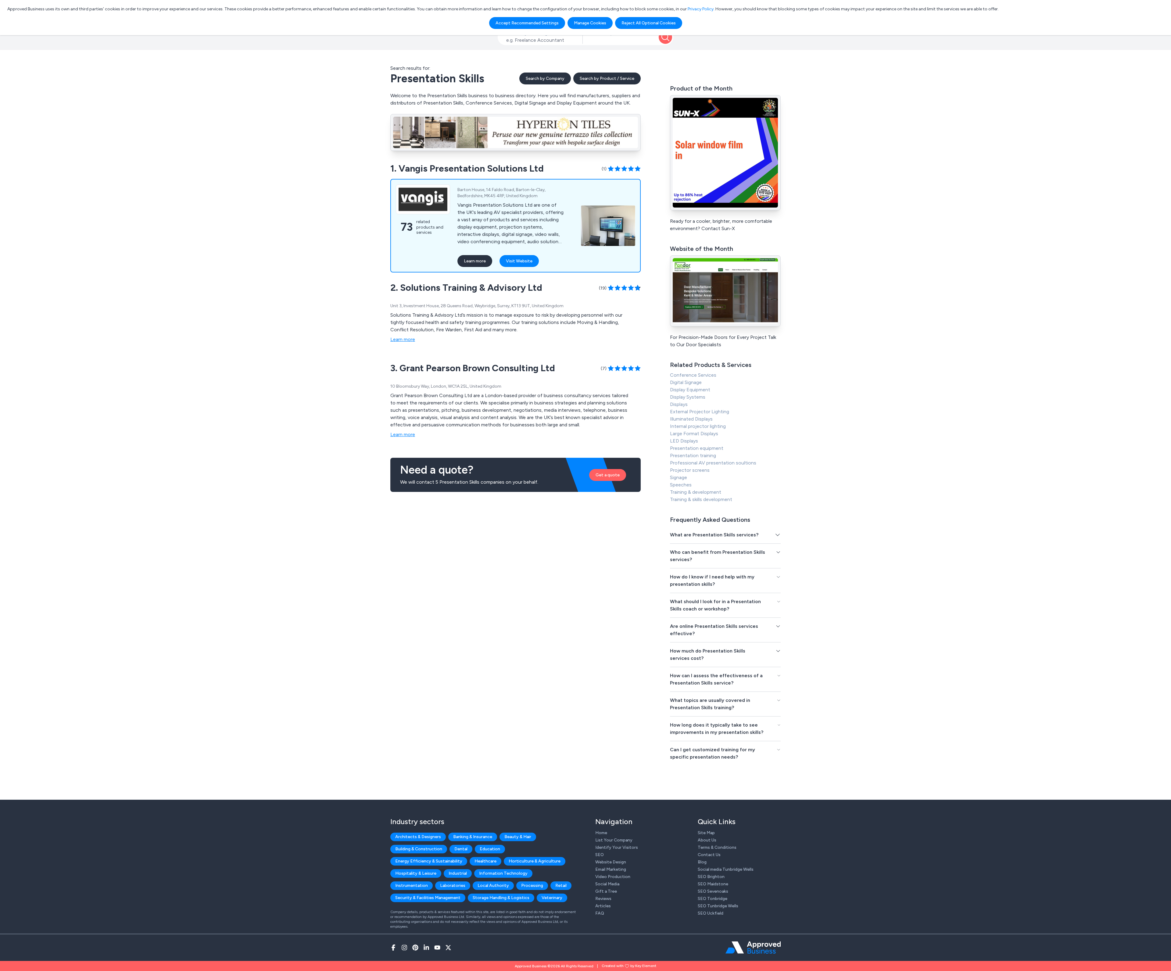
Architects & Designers (418, 836)
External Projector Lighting (699, 411)
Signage (678, 477)
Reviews (603, 898)
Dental (460, 849)
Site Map (706, 832)
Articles (603, 906)
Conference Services (693, 375)
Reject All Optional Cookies (648, 23)
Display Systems (687, 397)
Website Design (610, 862)
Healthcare (485, 861)
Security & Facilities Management (427, 897)
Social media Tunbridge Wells (726, 869)
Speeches (681, 485)
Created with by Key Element (629, 966)
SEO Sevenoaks (713, 891)
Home (601, 832)
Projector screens (690, 470)
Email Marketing (610, 869)
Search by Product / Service (607, 78)
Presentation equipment (696, 448)
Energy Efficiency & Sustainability (428, 861)
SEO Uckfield (710, 913)
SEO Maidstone (713, 884)
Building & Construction (418, 849)
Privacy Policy (701, 9)
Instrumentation (411, 885)
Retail (561, 885)
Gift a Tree (606, 891)
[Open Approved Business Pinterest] (415, 947)
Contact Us (709, 854)
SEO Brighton (711, 876)
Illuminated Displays (691, 419)
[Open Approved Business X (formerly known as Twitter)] (448, 947)
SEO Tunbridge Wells (718, 906)
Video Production (612, 876)
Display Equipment (690, 390)
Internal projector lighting (698, 426)
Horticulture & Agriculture (534, 861)
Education (490, 849)
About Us (707, 840)
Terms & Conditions (717, 847)
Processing (532, 885)
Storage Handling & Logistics (501, 897)
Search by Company (545, 78)
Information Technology (503, 873)
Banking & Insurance (472, 836)
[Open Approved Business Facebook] (393, 947)
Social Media (607, 884)
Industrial (458, 873)
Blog (702, 862)
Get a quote (608, 475)
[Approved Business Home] (753, 947)
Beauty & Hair (517, 836)
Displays (679, 404)
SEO (599, 854)
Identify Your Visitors (616, 847)
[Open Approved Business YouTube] (437, 947)
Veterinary (552, 897)
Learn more (475, 261)
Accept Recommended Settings (527, 23)
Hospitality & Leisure (415, 873)
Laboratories (452, 885)
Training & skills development (701, 499)
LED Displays (684, 441)
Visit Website (519, 261)
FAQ (599, 913)
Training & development (695, 492)
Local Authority (493, 885)
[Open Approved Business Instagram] (404, 947)
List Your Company (613, 840)
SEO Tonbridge (712, 898)
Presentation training (693, 455)
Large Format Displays (694, 433)
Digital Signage (686, 382)
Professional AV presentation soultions (713, 463)
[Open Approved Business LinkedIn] (426, 947)
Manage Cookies (590, 23)
